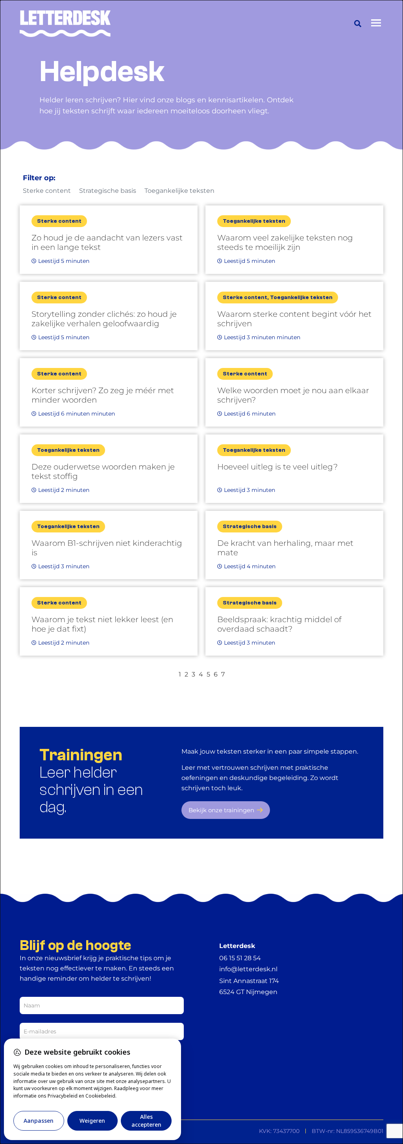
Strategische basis (107, 190)
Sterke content (47, 190)
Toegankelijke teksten (179, 190)
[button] (358, 23)
